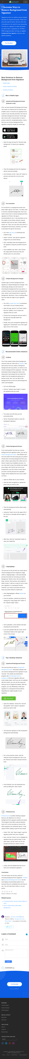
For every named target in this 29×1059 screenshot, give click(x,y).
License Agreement (23, 1054)
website (21, 593)
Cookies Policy (14, 1054)
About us (3, 1026)
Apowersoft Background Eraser (12, 880)
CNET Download (4, 1010)
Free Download (9, 43)
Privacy (8, 1054)
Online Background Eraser (8, 454)
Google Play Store (14, 303)
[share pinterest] (10, 1043)
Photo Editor (8, 921)
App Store (12, 232)
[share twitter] (6, 1043)
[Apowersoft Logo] (14, 2)
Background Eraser (19, 919)
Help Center (3, 1017)
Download (10, 698)
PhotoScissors (5, 815)
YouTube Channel (5, 1005)
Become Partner (4, 1031)
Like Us (10, 926)
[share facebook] (2, 1043)
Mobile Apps (6, 83)
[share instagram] (13, 1043)
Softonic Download (5, 1007)
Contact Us (3, 1029)
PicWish (21, 363)
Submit (8, 961)
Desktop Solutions (8, 90)
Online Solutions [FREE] (10, 86)
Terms (3, 1054)
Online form (3, 1019)
